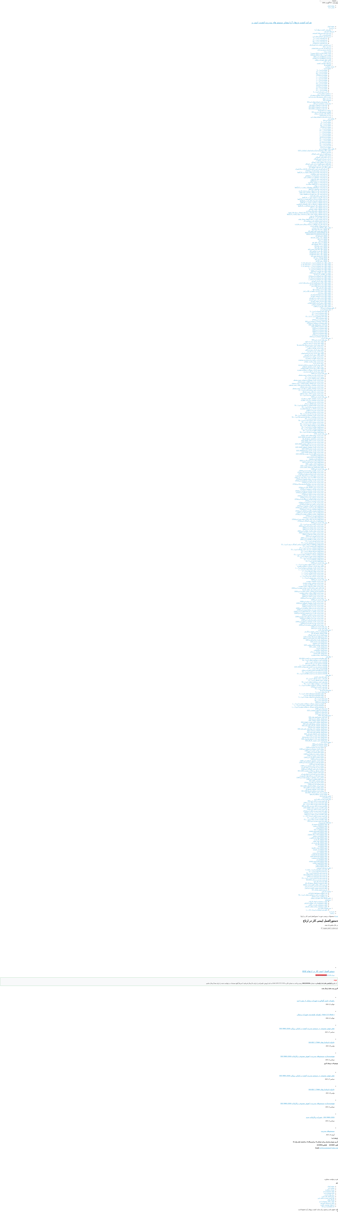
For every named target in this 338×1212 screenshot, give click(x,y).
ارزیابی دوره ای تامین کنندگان (322, 159)
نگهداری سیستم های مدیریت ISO (321, 112)
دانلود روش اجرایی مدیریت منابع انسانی (312, 353)
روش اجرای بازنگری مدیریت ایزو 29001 (312, 537)
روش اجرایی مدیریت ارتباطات (315, 410)
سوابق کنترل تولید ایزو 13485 (315, 755)
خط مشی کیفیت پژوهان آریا (323, 30)
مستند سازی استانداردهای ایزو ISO (317, 102)
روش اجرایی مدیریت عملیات (315, 402)
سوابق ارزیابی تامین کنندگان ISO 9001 (316, 792)
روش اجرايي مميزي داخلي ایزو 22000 (313, 615)
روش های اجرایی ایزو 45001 (319, 397)
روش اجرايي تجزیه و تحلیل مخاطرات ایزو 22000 (310, 608)
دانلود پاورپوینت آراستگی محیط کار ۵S (316, 883)
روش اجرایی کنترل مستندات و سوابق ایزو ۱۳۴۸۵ (309, 490)
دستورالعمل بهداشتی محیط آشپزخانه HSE (315, 724)
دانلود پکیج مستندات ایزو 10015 (318, 336)
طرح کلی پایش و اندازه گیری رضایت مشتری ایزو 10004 (308, 588)
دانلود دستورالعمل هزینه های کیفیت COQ (312, 467)
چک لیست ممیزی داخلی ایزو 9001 (317, 801)
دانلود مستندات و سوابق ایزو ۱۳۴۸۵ (317, 323)
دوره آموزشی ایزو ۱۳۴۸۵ (320, 43)
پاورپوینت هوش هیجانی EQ (319, 890)
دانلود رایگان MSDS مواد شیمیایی (321, 227)
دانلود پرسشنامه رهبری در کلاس (318, 905)
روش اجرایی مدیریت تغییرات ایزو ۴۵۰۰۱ (312, 413)
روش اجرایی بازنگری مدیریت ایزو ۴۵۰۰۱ (312, 423)
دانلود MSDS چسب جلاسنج (319, 848)
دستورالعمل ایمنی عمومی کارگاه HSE (316, 740)
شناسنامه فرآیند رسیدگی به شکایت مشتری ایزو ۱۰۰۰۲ (308, 707)
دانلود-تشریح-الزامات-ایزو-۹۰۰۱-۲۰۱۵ (316, 869)
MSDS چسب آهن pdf (321, 247)
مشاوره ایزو (327, 68)
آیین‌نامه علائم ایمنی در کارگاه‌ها (318, 217)
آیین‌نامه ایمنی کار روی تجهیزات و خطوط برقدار (313, 194)
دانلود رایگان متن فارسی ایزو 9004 (321, 271)
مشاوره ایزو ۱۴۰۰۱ (321, 71)
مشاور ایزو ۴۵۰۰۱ (325, 125)
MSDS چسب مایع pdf (320, 246)
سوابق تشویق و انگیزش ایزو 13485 (314, 757)
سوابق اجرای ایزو (326, 742)
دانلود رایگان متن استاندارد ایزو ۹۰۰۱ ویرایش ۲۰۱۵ (316, 262)
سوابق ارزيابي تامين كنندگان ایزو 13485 (312, 769)
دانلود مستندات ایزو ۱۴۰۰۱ (319, 313)
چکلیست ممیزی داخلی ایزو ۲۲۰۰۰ (317, 817)
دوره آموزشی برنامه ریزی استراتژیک (320, 45)
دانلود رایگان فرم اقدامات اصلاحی (321, 304)
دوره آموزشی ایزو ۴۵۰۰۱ (320, 41)
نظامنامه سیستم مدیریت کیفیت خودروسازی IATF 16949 (310, 667)
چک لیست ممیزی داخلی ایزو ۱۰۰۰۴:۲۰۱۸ (315, 816)
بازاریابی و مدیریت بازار (324, 50)
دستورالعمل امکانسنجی (317, 455)
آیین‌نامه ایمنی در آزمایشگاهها (319, 180)
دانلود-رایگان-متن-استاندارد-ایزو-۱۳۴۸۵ (319, 276)
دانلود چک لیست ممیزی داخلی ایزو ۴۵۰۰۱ (315, 804)
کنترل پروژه (327, 51)
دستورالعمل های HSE (324, 715)
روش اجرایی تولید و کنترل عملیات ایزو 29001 (311, 531)
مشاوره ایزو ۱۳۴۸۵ (321, 75)
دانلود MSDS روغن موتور (320, 841)
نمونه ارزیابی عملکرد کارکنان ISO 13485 (312, 786)
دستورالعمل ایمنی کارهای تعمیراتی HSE (315, 734)
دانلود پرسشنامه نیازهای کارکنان (318, 901)
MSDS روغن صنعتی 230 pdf (319, 237)
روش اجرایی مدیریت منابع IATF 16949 (312, 442)
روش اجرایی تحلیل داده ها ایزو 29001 (313, 534)
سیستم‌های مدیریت (327, 1131)
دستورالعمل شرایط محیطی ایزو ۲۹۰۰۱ (312, 551)
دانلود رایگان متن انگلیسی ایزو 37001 (320, 272)
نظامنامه (328, 656)
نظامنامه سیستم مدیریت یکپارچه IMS (316, 663)
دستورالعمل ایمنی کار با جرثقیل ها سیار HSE (314, 739)
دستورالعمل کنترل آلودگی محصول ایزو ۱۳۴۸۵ (310, 506)
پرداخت (332, 913)
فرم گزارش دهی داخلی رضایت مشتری (319, 165)
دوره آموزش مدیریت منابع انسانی (321, 48)
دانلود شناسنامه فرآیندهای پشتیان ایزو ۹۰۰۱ (311, 697)
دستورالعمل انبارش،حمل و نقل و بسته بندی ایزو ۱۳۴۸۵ (308, 519)
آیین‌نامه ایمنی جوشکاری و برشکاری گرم (315, 177)
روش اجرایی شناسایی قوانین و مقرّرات (312, 398)
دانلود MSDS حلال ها (321, 844)
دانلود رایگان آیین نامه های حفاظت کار (320, 167)
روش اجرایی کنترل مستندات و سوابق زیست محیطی (308, 380)
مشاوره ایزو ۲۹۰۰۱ (321, 83)
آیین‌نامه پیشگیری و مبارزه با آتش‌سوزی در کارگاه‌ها (312, 199)
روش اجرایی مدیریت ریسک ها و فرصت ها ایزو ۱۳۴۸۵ (308, 484)
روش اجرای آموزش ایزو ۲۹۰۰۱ (314, 541)
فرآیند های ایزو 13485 (321, 708)
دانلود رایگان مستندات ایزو (326, 149)
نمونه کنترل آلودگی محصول (316, 772)
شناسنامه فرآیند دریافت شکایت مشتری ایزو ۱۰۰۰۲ (309, 705)
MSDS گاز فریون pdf (321, 259)
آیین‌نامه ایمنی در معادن (320, 185)
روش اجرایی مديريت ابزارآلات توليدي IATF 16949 (309, 444)
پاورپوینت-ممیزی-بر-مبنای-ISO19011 (316, 879)
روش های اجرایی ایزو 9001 (319, 340)
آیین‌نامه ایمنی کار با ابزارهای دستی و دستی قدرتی (312, 190)
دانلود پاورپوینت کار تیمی (320, 881)
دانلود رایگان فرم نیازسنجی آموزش (321, 296)
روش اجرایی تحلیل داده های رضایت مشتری (311, 586)
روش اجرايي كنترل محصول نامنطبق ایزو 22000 (310, 603)
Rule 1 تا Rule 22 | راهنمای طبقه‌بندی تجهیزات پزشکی (315, 1015)
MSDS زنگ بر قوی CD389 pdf (318, 254)
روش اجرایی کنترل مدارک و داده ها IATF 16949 (310, 450)
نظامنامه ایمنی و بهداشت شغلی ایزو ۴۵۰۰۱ (314, 660)
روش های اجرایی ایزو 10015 (319, 628)
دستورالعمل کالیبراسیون (320, 653)
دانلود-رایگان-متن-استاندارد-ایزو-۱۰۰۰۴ (319, 267)
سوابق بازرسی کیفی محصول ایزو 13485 (312, 765)
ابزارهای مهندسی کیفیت (324, 63)
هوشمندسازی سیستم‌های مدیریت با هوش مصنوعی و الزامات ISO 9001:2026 (307, 1056)
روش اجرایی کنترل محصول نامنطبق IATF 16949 (309, 447)
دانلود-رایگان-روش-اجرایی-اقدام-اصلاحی (319, 303)
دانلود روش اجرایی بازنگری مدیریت (313, 371)
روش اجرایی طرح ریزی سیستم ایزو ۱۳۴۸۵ (311, 502)
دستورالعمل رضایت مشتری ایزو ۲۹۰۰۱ (312, 552)
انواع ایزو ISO (327, 120)
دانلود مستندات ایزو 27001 (319, 335)
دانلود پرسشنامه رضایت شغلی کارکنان (316, 906)
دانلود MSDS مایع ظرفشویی (319, 854)
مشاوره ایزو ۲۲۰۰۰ (321, 90)
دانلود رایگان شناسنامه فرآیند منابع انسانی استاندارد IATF (314, 150)
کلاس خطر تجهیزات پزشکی (323, 60)
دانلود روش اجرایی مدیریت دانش (314, 341)
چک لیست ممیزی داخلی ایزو (322, 799)
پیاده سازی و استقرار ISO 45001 (318, 108)
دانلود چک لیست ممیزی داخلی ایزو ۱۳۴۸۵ (315, 811)
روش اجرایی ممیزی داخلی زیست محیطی (312, 393)
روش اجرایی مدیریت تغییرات (315, 351)
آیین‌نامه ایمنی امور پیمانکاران (318, 174)
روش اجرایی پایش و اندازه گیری (314, 346)
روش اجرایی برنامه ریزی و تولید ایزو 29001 (311, 532)
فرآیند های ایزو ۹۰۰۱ (321, 692)
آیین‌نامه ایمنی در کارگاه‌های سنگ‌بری (316, 184)
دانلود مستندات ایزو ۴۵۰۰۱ (319, 314)
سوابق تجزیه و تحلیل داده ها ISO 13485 (312, 791)
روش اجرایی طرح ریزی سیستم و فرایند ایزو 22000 (309, 613)
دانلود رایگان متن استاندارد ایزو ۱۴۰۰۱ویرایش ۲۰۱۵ (316, 264)
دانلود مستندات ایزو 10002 (319, 329)
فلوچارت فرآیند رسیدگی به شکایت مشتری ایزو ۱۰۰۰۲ (308, 703)
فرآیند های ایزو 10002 (321, 702)
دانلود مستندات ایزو (328, 1191)
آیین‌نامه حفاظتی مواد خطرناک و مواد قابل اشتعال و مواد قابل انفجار (307, 212)
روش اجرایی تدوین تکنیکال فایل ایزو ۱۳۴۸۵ (311, 487)
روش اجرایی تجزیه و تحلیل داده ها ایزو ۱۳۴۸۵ (310, 495)
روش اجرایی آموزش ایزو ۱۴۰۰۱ (314, 376)
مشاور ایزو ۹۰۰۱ (326, 122)
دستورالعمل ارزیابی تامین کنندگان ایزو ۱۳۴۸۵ (310, 521)
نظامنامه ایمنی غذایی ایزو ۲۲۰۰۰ (317, 668)
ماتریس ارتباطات (326, 152)
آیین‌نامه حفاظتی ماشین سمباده (318, 209)
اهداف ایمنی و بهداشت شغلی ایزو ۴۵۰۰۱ (312, 425)
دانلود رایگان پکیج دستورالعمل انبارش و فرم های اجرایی (315, 283)
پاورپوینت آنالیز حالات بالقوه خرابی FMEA (315, 884)
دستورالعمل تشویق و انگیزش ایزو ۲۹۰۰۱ (312, 558)
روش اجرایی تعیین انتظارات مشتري (313, 584)
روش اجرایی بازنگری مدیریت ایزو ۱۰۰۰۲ (312, 576)
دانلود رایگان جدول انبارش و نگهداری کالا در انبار (317, 291)
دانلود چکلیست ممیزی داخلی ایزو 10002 (315, 814)
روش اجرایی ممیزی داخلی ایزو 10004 (313, 596)
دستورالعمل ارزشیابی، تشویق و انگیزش (315, 631)
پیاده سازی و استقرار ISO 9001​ (318, 105)
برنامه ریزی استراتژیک (324, 110)
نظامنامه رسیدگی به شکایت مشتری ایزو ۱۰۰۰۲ (313, 665)
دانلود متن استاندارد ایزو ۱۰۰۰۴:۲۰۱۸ (316, 910)
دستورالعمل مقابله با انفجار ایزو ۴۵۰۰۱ (312, 428)
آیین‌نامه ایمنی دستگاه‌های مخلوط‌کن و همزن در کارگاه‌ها (311, 187)
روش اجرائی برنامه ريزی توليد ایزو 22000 (312, 601)
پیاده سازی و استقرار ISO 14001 (318, 107)
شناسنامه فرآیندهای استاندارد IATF (317, 710)
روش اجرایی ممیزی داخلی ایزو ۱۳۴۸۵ (313, 494)
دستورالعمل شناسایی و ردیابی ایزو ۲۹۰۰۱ (312, 547)
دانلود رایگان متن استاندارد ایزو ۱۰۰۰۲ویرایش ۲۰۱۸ (316, 266)
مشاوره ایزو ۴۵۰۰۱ (321, 73)
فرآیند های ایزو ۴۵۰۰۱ (321, 700)
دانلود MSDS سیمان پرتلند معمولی (317, 834)
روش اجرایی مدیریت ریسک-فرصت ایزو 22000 (310, 610)
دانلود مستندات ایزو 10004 (319, 331)
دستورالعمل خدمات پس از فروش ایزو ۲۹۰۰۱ (310, 556)
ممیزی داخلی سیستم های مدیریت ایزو (320, 97)
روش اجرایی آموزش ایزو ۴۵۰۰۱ (314, 418)
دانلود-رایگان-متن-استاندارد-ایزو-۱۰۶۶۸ (319, 279)
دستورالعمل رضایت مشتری (319, 655)
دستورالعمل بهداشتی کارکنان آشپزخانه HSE (314, 725)
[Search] (337, 1)
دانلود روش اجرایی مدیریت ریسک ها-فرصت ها (310, 345)
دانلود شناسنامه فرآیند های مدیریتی (314, 695)
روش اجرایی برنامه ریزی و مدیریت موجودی (311, 360)
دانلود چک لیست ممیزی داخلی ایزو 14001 (315, 802)
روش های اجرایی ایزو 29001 (319, 522)
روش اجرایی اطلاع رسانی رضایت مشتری (312, 593)
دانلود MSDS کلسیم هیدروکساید (318, 831)
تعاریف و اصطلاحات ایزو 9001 (322, 56)
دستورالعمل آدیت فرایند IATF (315, 457)
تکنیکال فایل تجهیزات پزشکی (322, 113)
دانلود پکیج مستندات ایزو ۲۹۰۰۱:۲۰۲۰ (316, 316)
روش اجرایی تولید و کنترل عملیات (314, 361)
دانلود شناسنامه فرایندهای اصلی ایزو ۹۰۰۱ (311, 693)
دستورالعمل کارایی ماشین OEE (315, 464)
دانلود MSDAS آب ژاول (320, 829)
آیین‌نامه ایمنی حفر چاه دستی (319, 179)
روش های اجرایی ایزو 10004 (319, 579)
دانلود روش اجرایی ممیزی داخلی (314, 350)
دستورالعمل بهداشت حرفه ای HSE (317, 730)
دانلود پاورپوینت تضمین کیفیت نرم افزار (316, 888)
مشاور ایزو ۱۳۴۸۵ (325, 127)
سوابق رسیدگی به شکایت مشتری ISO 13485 (311, 770)
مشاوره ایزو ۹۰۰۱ (322, 70)
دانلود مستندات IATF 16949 (319, 326)
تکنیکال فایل (330, 1200)
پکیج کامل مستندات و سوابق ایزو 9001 (316, 321)
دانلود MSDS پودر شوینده (320, 849)
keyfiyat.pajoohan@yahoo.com (329, 1148)
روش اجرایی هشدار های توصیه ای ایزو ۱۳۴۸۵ (310, 472)
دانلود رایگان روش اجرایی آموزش (321, 281)
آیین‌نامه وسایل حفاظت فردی (318, 226)
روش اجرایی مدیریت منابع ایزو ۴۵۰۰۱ (313, 407)
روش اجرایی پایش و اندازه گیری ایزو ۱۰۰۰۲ (311, 569)
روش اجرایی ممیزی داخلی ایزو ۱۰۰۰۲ (313, 574)
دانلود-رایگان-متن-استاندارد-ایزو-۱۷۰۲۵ (319, 278)
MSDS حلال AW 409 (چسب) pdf (317, 249)
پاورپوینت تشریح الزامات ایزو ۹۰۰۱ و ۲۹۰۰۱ (314, 878)
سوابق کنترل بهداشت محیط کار (315, 789)
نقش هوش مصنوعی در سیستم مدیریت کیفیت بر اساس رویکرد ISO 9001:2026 (306, 1029)
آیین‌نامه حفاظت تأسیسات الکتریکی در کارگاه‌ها (313, 201)
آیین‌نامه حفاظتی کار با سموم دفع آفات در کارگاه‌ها (312, 206)
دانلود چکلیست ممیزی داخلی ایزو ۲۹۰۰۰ (315, 819)
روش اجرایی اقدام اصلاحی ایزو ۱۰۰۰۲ (312, 573)
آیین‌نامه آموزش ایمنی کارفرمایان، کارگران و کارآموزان (311, 169)
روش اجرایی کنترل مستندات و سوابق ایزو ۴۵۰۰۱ (309, 415)
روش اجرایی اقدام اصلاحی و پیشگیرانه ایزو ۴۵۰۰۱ (309, 405)
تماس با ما (331, 7)
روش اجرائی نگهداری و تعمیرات (314, 358)
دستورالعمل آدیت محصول (316, 459)
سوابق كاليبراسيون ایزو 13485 (315, 752)
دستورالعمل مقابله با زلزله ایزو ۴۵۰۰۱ (313, 427)
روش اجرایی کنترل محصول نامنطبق (313, 366)
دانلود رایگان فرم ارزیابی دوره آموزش (320, 299)
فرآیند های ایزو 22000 (321, 712)
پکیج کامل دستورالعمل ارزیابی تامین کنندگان (318, 164)
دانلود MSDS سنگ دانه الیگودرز (318, 838)
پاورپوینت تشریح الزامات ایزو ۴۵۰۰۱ (316, 873)
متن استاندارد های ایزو (324, 908)
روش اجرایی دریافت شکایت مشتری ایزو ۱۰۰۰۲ (310, 564)
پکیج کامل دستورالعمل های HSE (318, 324)
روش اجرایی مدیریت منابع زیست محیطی (312, 386)
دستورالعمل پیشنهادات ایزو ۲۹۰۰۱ (314, 559)
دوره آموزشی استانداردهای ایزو (322, 36)
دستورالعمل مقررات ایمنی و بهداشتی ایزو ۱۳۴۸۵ (309, 507)
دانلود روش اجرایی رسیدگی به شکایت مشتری (310, 370)
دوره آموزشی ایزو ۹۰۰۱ (320, 38)
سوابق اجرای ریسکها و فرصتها (318, 794)
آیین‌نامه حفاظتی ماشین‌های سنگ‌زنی (316, 211)
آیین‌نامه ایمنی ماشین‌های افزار (318, 196)
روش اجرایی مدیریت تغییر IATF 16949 (312, 445)
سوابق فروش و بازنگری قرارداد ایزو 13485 (311, 762)
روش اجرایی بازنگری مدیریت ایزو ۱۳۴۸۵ (312, 497)
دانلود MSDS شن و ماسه (320, 836)
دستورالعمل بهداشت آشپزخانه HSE (317, 732)
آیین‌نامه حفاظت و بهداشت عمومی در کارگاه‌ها (313, 202)
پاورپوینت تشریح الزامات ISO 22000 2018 (315, 874)
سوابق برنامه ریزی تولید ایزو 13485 (314, 754)
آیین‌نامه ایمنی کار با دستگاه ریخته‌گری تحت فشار (313, 192)
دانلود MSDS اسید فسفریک (319, 824)
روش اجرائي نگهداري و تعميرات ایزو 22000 (311, 625)
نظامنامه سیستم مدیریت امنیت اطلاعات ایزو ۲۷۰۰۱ (312, 673)
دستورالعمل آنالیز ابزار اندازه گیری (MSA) (312, 460)
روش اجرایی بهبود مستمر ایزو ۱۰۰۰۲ (313, 578)
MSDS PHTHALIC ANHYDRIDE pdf (316, 232)
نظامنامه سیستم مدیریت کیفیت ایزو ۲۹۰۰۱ (314, 672)
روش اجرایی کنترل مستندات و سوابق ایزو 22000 (310, 621)
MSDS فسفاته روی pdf (320, 257)
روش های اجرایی (326, 338)
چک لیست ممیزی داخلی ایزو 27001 (317, 809)
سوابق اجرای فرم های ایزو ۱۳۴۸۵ (314, 782)
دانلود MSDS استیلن (321, 827)
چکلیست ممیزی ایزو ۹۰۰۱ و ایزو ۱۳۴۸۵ (315, 812)
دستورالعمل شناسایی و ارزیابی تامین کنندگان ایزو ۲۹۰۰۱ (307, 549)
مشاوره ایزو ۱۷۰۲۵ (321, 87)
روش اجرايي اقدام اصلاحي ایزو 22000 (313, 604)
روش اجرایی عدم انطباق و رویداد (314, 403)
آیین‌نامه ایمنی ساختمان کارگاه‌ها (318, 189)
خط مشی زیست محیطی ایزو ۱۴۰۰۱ (316, 678)
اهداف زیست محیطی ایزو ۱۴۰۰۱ (314, 378)
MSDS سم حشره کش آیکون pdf (317, 231)
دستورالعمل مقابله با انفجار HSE (318, 720)
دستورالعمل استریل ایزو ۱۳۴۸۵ (315, 516)
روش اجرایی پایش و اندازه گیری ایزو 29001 (311, 526)
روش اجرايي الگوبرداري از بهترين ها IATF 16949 (310, 454)
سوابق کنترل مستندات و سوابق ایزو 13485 (311, 749)
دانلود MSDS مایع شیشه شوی (318, 856)
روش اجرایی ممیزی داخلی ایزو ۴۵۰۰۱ (313, 422)
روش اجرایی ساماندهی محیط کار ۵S (313, 438)
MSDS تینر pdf (323, 241)
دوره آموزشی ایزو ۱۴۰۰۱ (320, 40)
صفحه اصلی (330, 6)
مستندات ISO (327, 100)
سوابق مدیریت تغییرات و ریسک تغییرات (312, 767)
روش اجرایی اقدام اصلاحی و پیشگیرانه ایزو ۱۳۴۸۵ (309, 499)
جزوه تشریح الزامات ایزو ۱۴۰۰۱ (318, 871)
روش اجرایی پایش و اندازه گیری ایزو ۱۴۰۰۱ (311, 390)
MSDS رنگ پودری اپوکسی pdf (318, 251)
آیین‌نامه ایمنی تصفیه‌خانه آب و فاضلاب (316, 170)
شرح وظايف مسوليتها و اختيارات (317, 893)
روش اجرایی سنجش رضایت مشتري (313, 583)
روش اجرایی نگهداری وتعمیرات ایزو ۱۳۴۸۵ (311, 470)
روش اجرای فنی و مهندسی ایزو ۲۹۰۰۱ (312, 542)
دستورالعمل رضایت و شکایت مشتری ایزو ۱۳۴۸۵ (309, 514)
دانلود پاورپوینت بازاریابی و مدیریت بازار (316, 886)
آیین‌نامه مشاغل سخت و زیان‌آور (318, 222)
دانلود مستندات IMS (321, 318)
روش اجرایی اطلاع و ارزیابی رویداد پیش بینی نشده (309, 477)
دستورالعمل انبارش (321, 648)
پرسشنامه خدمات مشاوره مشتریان (320, 95)
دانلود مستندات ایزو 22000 (319, 328)
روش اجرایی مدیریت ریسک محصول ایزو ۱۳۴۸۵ (310, 479)
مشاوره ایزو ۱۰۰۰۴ (321, 82)
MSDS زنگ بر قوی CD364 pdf (318, 252)
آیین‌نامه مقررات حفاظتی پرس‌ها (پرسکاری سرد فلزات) (311, 224)
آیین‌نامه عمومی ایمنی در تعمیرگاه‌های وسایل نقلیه (312, 219)
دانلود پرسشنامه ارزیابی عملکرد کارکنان (315, 903)
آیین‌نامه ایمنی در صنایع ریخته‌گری (317, 182)
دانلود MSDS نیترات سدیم (320, 853)
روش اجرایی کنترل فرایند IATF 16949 (313, 449)
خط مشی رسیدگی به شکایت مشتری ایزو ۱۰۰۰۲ (313, 685)
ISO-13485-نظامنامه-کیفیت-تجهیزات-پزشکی (314, 670)
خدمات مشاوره (329, 66)
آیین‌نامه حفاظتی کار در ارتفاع (318, 207)
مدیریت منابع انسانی (325, 115)
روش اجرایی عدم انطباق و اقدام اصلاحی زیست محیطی (308, 383)
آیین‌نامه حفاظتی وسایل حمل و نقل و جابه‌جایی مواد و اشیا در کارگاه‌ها (307, 214)
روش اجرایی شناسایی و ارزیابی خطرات (312, 400)
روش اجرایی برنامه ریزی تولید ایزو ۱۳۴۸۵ (311, 504)
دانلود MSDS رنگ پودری (320, 839)
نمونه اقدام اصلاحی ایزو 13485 (315, 779)
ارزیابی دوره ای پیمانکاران (323, 160)
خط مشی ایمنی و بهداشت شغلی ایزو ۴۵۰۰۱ (314, 682)
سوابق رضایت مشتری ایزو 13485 (314, 750)
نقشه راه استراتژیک (325, 796)
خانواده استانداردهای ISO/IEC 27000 (321, 1042)
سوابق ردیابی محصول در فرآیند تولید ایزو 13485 (310, 777)
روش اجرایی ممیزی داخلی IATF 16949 (312, 440)
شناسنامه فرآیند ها (325, 690)
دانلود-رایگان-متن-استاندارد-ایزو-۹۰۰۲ (320, 269)
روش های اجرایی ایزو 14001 (319, 373)
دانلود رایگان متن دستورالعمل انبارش (320, 284)
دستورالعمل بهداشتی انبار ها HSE (317, 727)
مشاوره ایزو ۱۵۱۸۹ (321, 85)
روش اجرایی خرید (318, 363)
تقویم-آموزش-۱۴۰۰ (325, 35)
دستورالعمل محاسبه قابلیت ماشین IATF (312, 465)
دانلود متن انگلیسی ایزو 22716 (322, 274)
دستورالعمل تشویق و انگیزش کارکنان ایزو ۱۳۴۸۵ (309, 511)
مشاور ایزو (331, 118)
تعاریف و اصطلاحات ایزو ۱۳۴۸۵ (321, 58)
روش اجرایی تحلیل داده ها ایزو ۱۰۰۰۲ (313, 571)
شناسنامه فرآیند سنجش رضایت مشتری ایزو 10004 (309, 591)
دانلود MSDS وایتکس (321, 866)
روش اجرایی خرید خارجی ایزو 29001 (313, 529)
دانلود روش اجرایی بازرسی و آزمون (313, 343)
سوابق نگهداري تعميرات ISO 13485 (314, 787)
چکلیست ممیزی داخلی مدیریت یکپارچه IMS (314, 806)
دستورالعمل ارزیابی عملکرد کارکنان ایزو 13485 (310, 512)
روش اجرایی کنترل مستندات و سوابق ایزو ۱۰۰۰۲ (309, 568)
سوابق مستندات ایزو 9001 (319, 744)
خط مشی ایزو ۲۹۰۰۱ (321, 688)
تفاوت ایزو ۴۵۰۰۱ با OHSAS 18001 (320, 55)
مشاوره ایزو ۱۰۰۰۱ (321, 76)
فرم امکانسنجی (326, 797)
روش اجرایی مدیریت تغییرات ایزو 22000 (312, 623)
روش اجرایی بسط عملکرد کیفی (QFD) (312, 435)
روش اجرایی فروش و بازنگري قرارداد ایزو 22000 (309, 616)
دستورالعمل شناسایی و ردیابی (318, 651)
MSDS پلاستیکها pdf (321, 236)
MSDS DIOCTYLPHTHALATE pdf (316, 234)
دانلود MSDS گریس (321, 859)
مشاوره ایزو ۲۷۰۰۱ (321, 88)
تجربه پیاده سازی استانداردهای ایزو (321, 117)
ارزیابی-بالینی (327, 61)
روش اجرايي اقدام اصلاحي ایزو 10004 (313, 594)
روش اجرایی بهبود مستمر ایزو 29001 (313, 527)
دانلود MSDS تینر (322, 846)
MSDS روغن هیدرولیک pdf (319, 229)
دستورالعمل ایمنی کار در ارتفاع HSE (316, 735)
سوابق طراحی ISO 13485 (316, 781)
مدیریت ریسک (327, 46)
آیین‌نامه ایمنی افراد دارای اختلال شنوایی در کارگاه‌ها (312, 172)
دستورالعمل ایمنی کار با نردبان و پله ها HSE (314, 737)
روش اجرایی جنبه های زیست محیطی (313, 392)
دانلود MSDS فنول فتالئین (320, 833)
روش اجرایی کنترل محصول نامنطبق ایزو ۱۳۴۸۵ (310, 492)
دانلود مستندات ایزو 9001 (320, 333)
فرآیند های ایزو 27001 (321, 713)
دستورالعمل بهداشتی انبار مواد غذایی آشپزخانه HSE (312, 729)
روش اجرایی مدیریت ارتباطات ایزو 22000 (312, 618)
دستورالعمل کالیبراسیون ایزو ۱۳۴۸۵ (313, 517)
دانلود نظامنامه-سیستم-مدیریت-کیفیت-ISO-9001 (313, 658)
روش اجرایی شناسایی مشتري (315, 581)
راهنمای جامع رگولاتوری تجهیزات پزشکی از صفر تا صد (315, 1001)
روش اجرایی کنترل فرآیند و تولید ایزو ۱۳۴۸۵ (311, 474)
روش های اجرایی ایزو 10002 (319, 563)
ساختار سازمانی (326, 891)
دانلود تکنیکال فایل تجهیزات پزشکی (321, 898)
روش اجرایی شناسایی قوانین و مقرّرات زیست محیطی (308, 388)
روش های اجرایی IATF (320, 433)
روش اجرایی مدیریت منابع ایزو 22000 (313, 606)
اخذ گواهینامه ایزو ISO (328, 1206)
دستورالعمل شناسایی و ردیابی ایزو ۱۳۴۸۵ (312, 509)
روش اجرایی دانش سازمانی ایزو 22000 (312, 620)
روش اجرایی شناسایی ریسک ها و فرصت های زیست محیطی (306, 385)
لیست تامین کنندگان (325, 155)
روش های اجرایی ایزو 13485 (319, 469)
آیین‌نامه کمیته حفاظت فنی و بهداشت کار (315, 221)
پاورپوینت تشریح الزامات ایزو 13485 (317, 876)
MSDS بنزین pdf (322, 239)
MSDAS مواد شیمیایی (324, 822)
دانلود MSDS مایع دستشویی (319, 858)
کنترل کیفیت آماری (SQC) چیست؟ (321, 53)
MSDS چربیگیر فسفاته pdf (319, 244)
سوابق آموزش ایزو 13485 (316, 764)
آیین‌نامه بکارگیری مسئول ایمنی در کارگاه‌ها (314, 197)
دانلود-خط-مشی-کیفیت (320, 677)
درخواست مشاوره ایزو (324, 93)
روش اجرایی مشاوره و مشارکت (314, 412)
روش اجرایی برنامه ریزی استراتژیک (313, 356)
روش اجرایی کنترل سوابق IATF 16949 (312, 452)
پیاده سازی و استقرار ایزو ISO (322, 103)
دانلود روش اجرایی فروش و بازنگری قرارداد (311, 365)
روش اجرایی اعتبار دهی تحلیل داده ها (313, 589)
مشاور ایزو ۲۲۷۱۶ (325, 147)
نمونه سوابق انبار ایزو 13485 (316, 784)
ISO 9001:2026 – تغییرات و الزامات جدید (320, 1117)
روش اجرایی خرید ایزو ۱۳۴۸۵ (315, 485)
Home (336, 916)
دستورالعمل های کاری (324, 630)
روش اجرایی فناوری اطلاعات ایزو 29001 (312, 539)
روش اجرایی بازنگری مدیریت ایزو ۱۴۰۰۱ (312, 395)
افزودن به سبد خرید (321, 975)
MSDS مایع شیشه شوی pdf (319, 256)
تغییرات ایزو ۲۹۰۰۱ (325, 145)
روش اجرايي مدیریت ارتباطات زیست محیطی (310, 381)
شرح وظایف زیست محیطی (319, 896)
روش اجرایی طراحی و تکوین (315, 348)
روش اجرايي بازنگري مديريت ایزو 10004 (312, 598)
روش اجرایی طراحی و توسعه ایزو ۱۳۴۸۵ (312, 489)
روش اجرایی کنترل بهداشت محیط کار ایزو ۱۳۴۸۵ (309, 480)
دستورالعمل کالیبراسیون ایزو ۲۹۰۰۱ (313, 546)
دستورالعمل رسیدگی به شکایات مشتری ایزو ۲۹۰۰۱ (309, 554)
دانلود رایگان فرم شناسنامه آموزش (320, 294)
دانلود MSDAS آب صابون (320, 826)
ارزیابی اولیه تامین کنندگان (323, 157)
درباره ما (331, 28)
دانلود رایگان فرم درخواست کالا (322, 289)
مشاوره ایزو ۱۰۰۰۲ (321, 78)
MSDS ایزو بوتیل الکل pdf (319, 242)
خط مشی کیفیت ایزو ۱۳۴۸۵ (319, 687)
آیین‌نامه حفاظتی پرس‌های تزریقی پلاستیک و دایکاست (311, 204)
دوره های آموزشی (329, 31)
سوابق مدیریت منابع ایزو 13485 (315, 747)
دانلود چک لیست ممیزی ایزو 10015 (317, 821)
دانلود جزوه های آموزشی (324, 868)
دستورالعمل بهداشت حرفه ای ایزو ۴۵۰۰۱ (312, 432)
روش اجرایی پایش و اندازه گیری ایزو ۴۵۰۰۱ (311, 420)
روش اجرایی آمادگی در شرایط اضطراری (312, 408)
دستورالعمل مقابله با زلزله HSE (318, 718)
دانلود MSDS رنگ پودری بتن (319, 843)
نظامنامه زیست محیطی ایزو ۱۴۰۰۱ (317, 661)
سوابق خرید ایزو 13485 (317, 759)
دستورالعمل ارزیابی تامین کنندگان (321, 154)
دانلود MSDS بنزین (322, 851)
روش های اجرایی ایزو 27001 (319, 626)
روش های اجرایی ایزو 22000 (319, 599)
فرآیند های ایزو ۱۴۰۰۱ (321, 698)
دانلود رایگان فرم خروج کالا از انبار (321, 286)
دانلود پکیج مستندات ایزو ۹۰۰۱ (318, 311)
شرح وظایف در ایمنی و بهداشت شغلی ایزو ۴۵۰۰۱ (312, 895)
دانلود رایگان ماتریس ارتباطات (322, 306)
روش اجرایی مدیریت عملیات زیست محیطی (311, 375)
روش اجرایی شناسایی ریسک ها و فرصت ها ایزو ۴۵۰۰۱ (308, 417)
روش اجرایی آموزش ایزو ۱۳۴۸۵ (314, 501)
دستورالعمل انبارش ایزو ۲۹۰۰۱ (315, 561)
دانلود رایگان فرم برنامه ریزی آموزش (320, 298)
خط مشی (328, 675)
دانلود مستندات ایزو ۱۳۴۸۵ (319, 319)
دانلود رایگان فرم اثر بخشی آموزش (321, 301)
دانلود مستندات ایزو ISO (327, 308)
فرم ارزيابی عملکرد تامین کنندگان (321, 162)
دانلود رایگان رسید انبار (324, 293)
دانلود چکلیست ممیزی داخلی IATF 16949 (315, 807)
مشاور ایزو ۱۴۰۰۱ (325, 123)
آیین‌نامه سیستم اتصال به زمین (318, 216)
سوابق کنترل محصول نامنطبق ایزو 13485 (312, 760)
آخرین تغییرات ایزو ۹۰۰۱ (320, 92)
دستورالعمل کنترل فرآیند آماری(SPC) (313, 462)
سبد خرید (331, 911)
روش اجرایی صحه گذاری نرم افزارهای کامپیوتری (309, 475)
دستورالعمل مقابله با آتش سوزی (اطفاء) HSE (314, 722)
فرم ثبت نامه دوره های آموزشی (321, 33)
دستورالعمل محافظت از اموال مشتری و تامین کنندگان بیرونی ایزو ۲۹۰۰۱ (302, 544)
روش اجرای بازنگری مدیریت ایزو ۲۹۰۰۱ (312, 524)
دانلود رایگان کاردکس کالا (323, 288)
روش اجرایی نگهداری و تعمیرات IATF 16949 (311, 437)
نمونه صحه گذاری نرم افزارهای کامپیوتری (312, 775)
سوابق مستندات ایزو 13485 (319, 745)
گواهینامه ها (327, 65)
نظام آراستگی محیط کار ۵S (319, 633)
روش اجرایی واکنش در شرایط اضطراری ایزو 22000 (309, 611)
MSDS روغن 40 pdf (321, 261)
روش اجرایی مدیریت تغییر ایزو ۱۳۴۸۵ (313, 482)
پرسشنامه (328, 900)
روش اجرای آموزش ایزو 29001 (315, 536)
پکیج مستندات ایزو (325, 309)
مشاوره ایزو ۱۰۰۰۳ (321, 80)
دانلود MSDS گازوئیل (321, 864)
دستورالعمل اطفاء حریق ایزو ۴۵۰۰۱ (313, 430)
